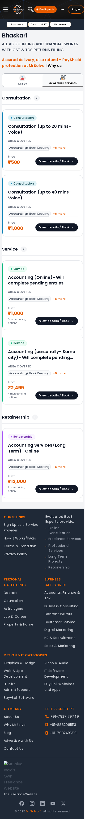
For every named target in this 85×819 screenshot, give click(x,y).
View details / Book (54, 161)
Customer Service (60, 622)
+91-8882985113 (63, 724)
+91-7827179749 (65, 716)
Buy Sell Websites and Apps (59, 687)
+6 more (59, 148)
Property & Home (18, 624)
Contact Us (13, 748)
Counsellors (14, 600)
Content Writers (58, 614)
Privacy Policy (15, 554)
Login (76, 9)
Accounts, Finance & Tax (62, 595)
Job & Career (15, 616)
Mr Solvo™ (33, 811)
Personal (60, 24)
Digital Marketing (58, 629)
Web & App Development (15, 673)
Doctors (10, 592)
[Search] (31, 9)
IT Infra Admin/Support (17, 687)
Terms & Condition (20, 546)
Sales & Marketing (59, 645)
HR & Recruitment (59, 637)
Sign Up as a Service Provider (21, 527)
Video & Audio (56, 663)
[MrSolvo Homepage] (18, 9)
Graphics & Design (19, 663)
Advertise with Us (18, 740)
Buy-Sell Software (19, 697)
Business (17, 24)
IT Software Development (56, 673)
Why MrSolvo (15, 724)
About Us (11, 716)
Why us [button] (55, 65)
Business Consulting (61, 606)
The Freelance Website (20, 794)
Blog (7, 732)
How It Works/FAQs (20, 538)
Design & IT (39, 24)
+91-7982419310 (63, 733)
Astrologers (13, 608)
